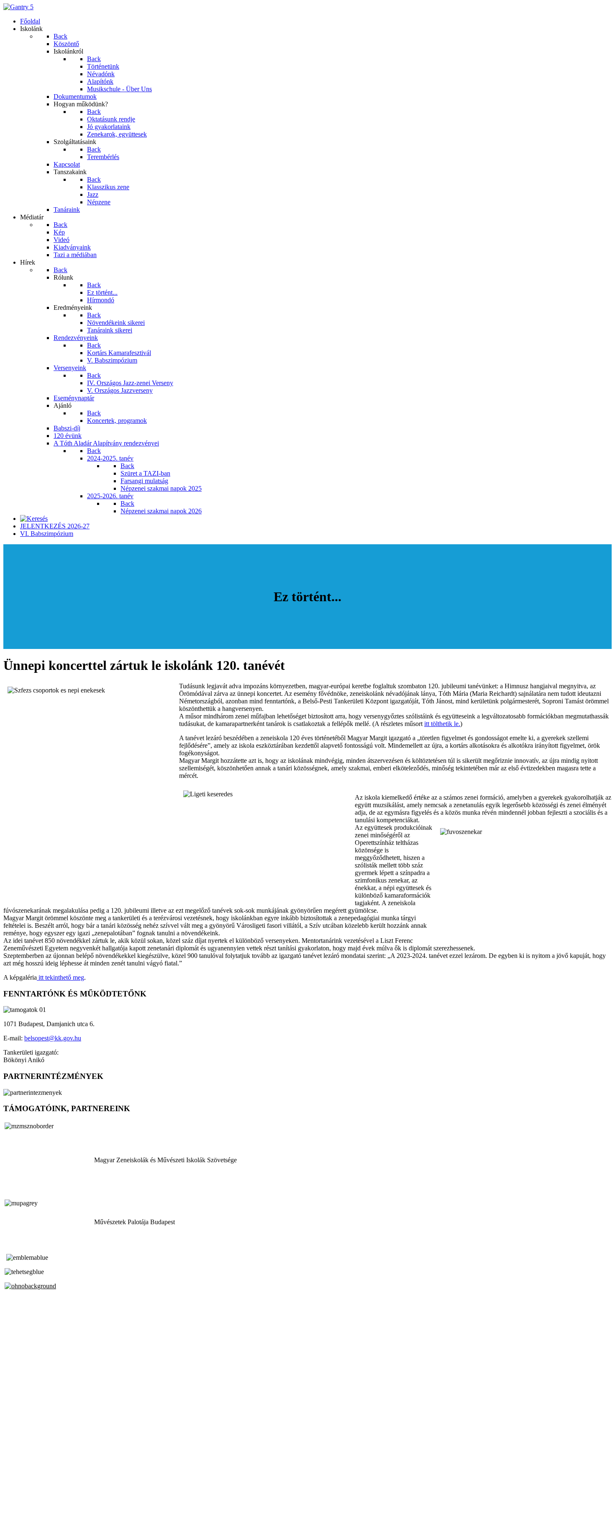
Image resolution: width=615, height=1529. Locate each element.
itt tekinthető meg (60, 977)
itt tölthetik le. (442, 723)
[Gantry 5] (18, 6)
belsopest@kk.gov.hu (52, 1038)
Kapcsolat (16, 1504)
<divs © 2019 (22, 1518)
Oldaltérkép (18, 1496)
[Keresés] (34, 518)
